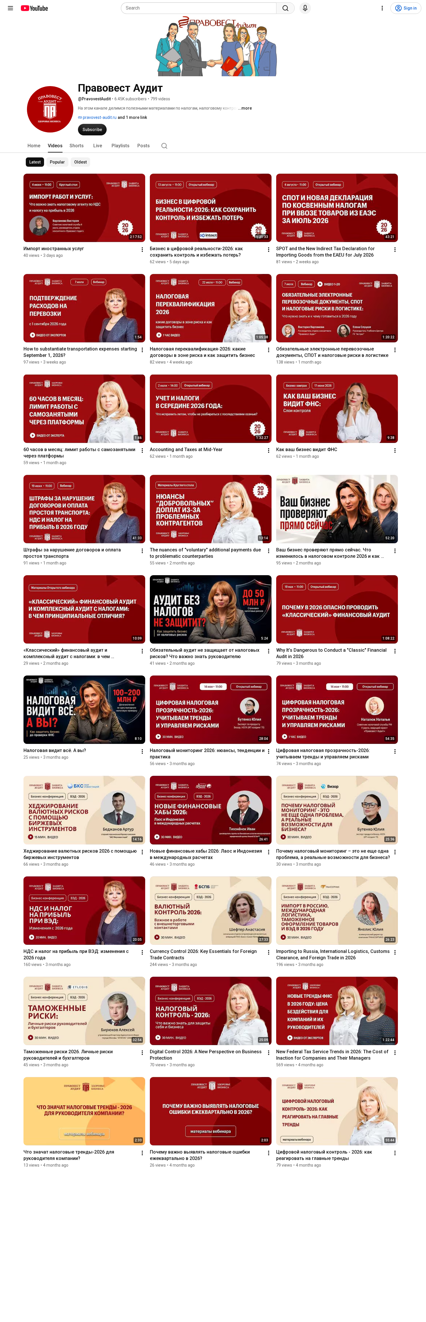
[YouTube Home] (34, 8)
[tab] (34, 146)
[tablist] (213, 146)
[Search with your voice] (305, 8)
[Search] (285, 8)
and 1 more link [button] (132, 117)
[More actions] (142, 249)
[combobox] (200, 8)
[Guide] (10, 8)
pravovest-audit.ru (99, 117)
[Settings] (382, 8)
